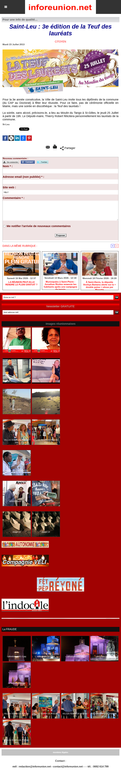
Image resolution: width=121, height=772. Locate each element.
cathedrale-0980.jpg (16, 683)
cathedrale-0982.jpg (75, 656)
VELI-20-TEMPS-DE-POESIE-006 (46, 715)
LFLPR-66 (45, 348)
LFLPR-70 (16, 348)
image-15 (17, 532)
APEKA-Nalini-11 (16, 501)
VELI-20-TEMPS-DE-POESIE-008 (16, 741)
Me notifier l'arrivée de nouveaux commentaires (39, 226)
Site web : (9, 187)
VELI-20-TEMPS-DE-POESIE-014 (104, 715)
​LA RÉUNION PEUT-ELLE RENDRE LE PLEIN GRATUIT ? (21, 283)
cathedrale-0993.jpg (104, 656)
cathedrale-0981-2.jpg (16, 656)
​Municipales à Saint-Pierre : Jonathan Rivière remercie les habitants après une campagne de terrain (60, 284)
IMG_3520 (45, 409)
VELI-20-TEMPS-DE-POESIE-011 (16, 715)
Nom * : (8, 166)
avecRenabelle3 (46, 379)
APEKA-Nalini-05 (45, 501)
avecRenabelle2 (17, 379)
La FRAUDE (10, 629)
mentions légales (60, 752)
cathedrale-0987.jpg (46, 656)
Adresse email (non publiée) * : (23, 176)
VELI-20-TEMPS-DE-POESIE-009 (16, 441)
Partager (69, 148)
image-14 (46, 532)
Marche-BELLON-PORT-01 (16, 471)
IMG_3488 (16, 409)
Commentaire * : (13, 198)
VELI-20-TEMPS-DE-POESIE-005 (75, 715)
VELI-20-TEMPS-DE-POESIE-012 (46, 441)
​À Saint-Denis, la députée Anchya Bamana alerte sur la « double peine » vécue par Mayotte (99, 285)
